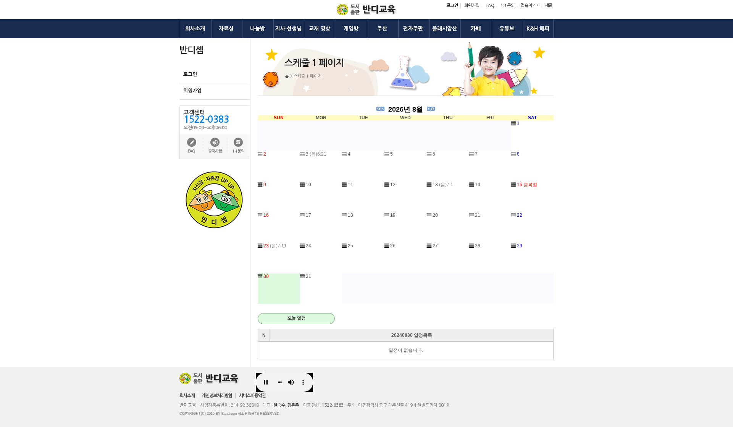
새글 (548, 5)
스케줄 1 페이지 (307, 76)
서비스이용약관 (252, 395)
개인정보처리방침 (217, 395)
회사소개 (187, 395)
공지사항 (215, 151)
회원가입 (472, 5)
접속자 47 (530, 5)
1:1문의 (508, 5)
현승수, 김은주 (286, 405)
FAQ (490, 5)
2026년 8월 (405, 109)
